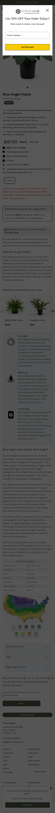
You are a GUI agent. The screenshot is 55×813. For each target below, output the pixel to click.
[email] (27, 33)
